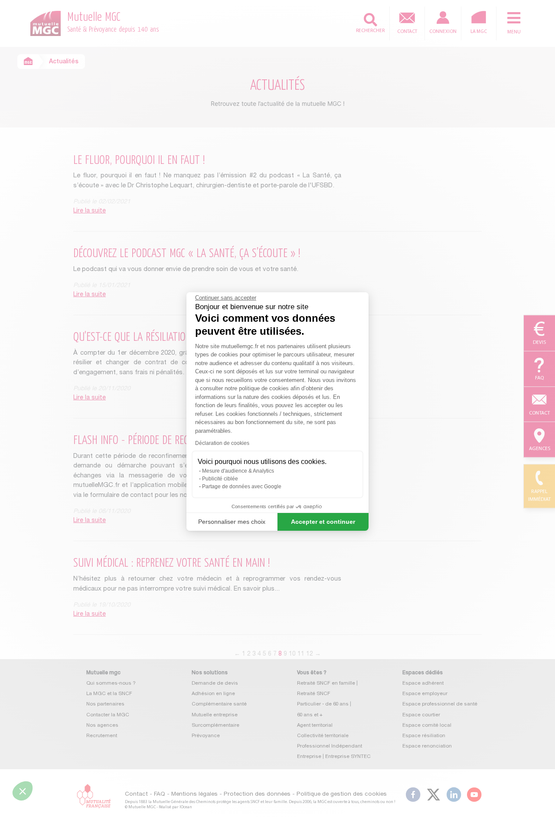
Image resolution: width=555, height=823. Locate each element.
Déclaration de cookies (222, 443)
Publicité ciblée (220, 479)
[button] (22, 791)
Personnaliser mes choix (231, 521)
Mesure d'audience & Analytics (238, 471)
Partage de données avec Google (241, 486)
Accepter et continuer (323, 521)
